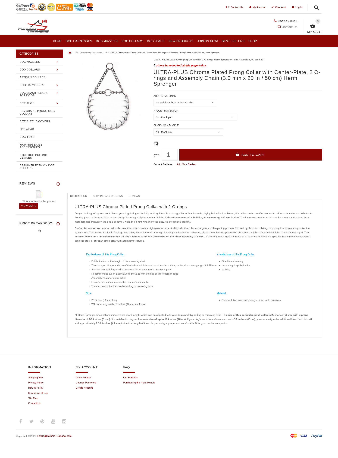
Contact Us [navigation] (237, 7)
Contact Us (289, 27)
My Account (259, 7)
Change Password (86, 382)
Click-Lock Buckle (166, 125)
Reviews (134, 196)
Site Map (33, 398)
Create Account (84, 387)
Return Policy (35, 387)
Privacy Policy (35, 382)
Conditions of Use (38, 393)
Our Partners (130, 377)
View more (28, 206)
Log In (298, 7)
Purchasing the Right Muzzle (139, 382)
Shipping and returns (108, 196)
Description (78, 196)
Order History (83, 377)
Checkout (280, 7)
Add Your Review (186, 164)
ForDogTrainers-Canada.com (54, 435)
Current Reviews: (163, 164)
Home (69, 52)
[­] (315, 8)
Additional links (165, 95)
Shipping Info (35, 377)
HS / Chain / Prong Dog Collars (89, 53)
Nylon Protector (166, 110)
